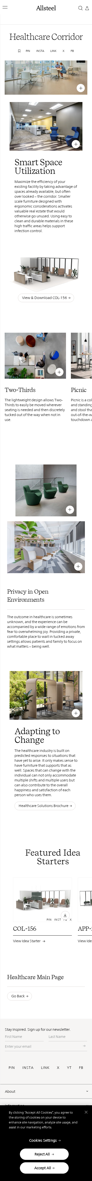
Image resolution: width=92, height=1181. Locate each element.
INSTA (28, 1067)
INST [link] (65, 87)
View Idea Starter (27, 934)
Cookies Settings (43, 1140)
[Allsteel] (46, 8)
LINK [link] (53, 51)
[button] (5, 7)
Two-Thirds (28, 371)
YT (69, 1067)
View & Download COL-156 (44, 298)
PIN (12, 1067)
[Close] (86, 1112)
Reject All (42, 1154)
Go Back (18, 996)
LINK (45, 1067)
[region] (46, 1143)
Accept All (42, 1168)
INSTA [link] (40, 51)
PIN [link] (28, 51)
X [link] (64, 51)
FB (81, 1067)
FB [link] (72, 51)
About (10, 1091)
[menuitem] (47, 87)
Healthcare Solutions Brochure (43, 806)
